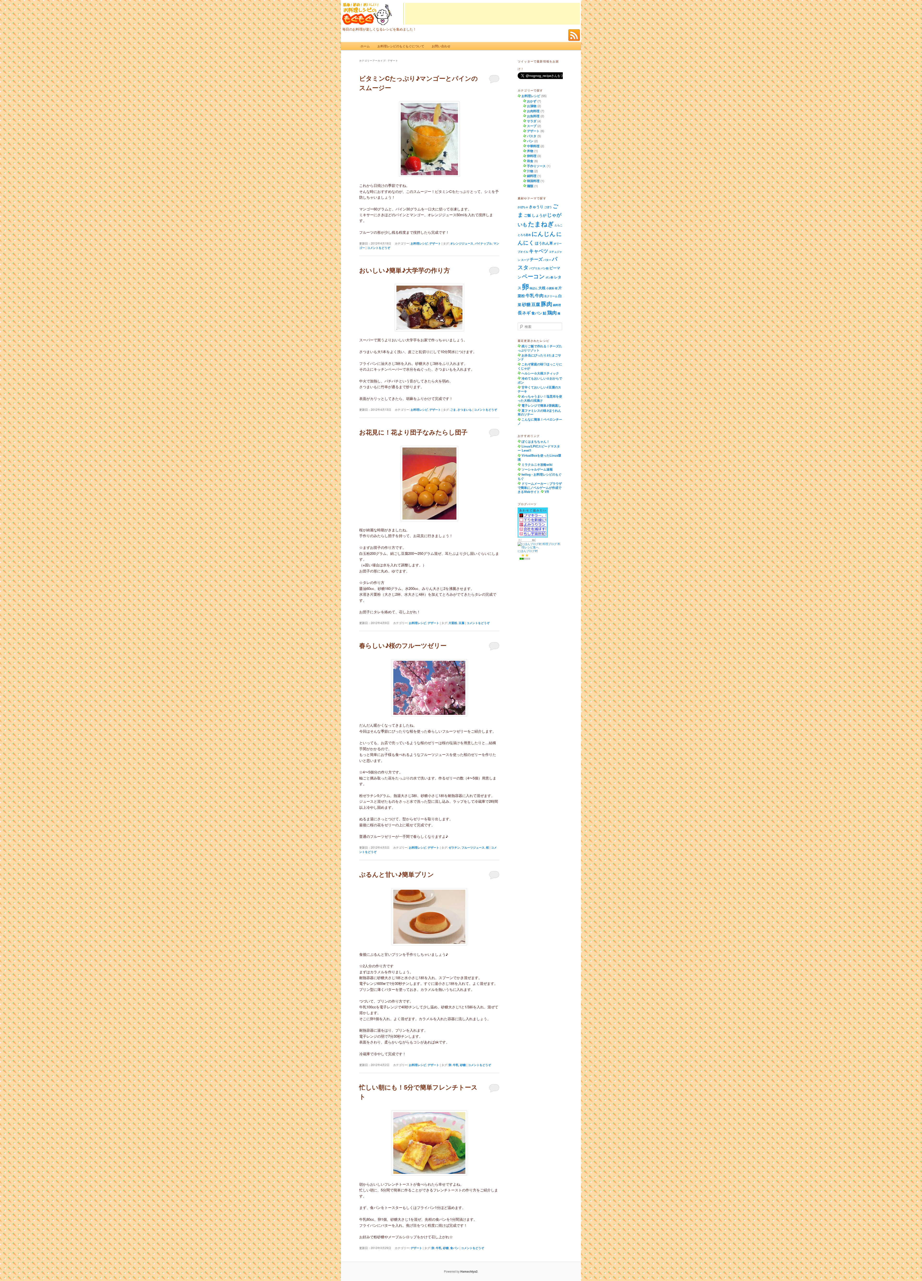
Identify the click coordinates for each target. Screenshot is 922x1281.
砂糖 (463, 1065)
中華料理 (533, 146)
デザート (435, 243)
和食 (530, 161)
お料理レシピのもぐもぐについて (400, 46)
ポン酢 (549, 277)
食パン (454, 1248)
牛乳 (456, 1065)
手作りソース (536, 166)
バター (547, 260)
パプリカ (534, 268)
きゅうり (536, 206)
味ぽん (534, 288)
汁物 (530, 171)
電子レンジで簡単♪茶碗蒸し (541, 405)
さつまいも (464, 409)
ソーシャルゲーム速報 (537, 469)
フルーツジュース (473, 847)
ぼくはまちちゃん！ (536, 441)
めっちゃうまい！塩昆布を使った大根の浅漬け (540, 398)
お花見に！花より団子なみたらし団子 (413, 432)
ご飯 (527, 215)
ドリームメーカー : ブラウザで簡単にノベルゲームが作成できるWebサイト (540, 487)
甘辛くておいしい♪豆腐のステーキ (539, 389)
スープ (531, 125)
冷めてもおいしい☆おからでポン (540, 380)
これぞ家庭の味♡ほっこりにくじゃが (540, 366)
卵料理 (531, 155)
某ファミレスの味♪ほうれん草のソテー (539, 412)
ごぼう (548, 207)
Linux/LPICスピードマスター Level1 (539, 448)
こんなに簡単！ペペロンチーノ (540, 421)
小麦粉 (550, 288)
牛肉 (539, 295)
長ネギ (524, 313)
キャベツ (538, 250)
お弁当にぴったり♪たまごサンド (539, 357)
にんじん (544, 233)
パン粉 (545, 268)
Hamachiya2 (469, 1271)
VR (547, 491)
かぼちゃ (523, 207)
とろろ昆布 (524, 235)
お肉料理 (533, 111)
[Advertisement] (492, 14)
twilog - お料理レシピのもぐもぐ (540, 476)
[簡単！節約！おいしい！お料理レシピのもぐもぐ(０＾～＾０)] (367, 20)
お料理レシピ (419, 243)
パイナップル (483, 243)
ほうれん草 (544, 243)
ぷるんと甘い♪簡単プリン (396, 874)
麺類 (530, 186)
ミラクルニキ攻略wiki (537, 464)
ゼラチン (454, 847)
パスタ (531, 136)
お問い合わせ (441, 46)
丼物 (530, 150)
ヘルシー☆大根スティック (540, 373)
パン (530, 141)
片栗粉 (453, 623)
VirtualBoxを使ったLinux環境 (539, 457)
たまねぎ (541, 223)
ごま (453, 409)
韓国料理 (533, 180)
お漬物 (531, 106)
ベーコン (533, 276)
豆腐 (461, 623)
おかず (531, 101)
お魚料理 (533, 116)
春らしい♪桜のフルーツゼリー (403, 645)
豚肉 (546, 303)
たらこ (559, 225)
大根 (542, 287)
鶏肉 (552, 312)
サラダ (531, 121)
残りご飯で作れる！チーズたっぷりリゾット (540, 348)
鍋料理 (531, 175)
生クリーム (551, 296)
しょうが (539, 215)
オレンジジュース (461, 243)
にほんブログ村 (528, 551)
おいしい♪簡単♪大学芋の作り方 (404, 270)
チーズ (536, 259)
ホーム (365, 46)
